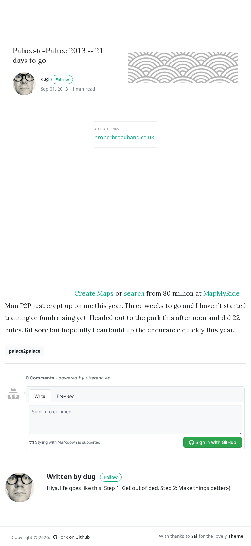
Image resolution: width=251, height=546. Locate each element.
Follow (62, 80)
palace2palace (24, 351)
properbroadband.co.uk (124, 137)
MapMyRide (221, 293)
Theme (235, 536)
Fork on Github (73, 537)
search (134, 293)
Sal (194, 536)
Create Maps (94, 293)
